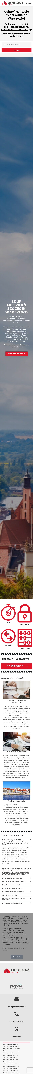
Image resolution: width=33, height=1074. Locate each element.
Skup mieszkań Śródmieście (11, 1073)
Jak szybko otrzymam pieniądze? (12, 888)
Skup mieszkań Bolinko (10, 1057)
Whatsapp (16, 1036)
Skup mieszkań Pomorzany (11, 1051)
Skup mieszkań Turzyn (10, 1053)
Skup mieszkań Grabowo (10, 1062)
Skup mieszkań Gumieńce (10, 1046)
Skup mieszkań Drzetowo (10, 1059)
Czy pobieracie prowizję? (9, 895)
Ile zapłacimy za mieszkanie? (11, 885)
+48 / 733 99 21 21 (16, 1022)
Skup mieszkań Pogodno (10, 1044)
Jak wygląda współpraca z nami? (12, 903)
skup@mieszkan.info (16, 1007)
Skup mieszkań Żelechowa (11, 1066)
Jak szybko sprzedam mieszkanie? (12, 878)
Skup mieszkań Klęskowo (10, 1070)
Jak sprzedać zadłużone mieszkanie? (13, 891)
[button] (16, 842)
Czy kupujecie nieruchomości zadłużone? (14, 881)
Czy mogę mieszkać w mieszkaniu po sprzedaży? (13, 899)
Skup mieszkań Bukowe (10, 1068)
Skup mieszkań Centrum (10, 1055)
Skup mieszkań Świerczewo (11, 1064)
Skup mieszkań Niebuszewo (11, 1048)
